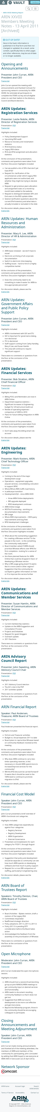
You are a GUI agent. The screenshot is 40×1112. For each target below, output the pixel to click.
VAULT (19, 3)
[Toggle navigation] (35, 9)
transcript (5, 211)
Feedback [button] (35, 2)
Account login (20, 1086)
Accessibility (20, 1093)
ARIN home (5, 1086)
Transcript (5, 81)
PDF (14, 125)
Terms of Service (7, 1093)
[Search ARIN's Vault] (29, 9)
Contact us (35, 1093)
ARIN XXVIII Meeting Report (13, 13)
